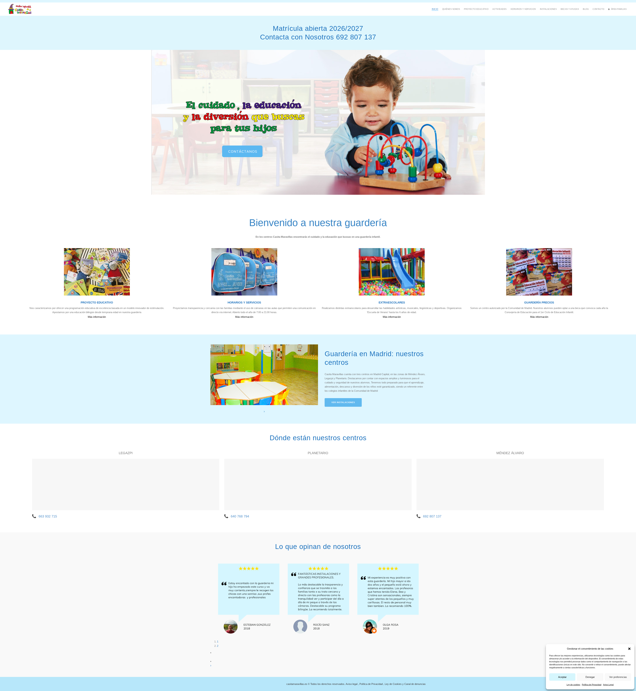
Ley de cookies (573, 685)
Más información (97, 316)
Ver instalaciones (343, 402)
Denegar (590, 677)
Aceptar (562, 677)
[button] (629, 648)
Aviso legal (351, 684)
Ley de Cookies (393, 684)
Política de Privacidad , (372, 684)
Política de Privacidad (591, 685)
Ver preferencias (618, 677)
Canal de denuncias (415, 684)
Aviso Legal (608, 685)
